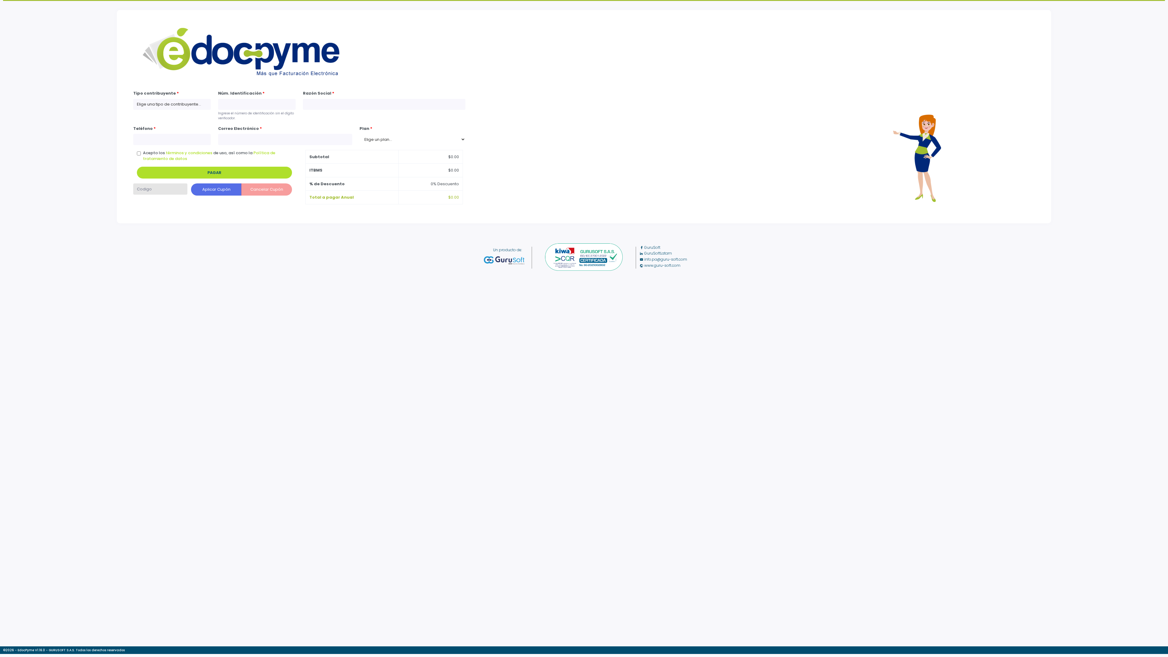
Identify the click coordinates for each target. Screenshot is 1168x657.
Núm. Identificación (241, 93)
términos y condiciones (189, 153)
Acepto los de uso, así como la (209, 156)
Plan (366, 128)
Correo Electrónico (240, 128)
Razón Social (318, 93)
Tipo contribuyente (156, 93)
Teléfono (144, 128)
